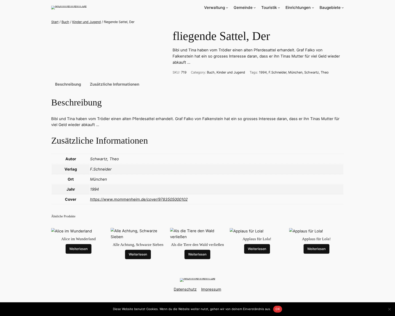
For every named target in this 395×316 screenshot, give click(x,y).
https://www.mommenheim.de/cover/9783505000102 (139, 199)
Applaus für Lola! (257, 239)
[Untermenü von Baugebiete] (343, 7)
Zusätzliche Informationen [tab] (114, 84)
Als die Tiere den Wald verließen (197, 244)
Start (55, 22)
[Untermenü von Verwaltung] (227, 7)
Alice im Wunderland (78, 239)
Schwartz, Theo (316, 72)
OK (277, 309)
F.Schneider (277, 72)
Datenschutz (185, 289)
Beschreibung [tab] (68, 84)
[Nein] (389, 309)
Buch (65, 22)
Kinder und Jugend (86, 22)
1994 (263, 72)
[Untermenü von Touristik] (279, 7)
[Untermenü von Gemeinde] (255, 7)
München (295, 72)
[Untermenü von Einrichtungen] (313, 7)
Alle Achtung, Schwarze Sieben (138, 244)
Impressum (211, 289)
